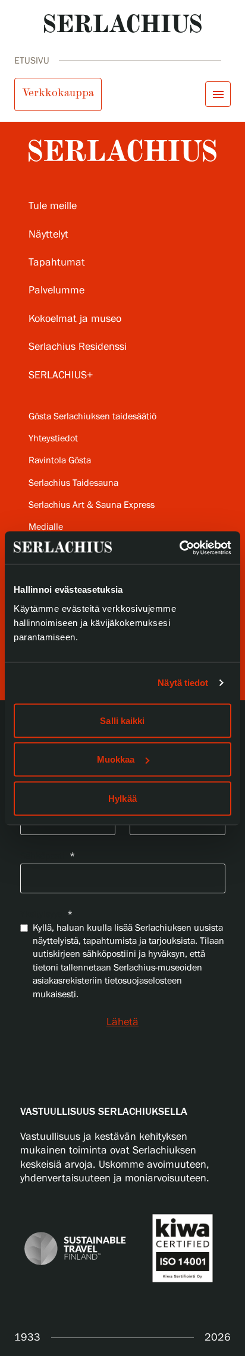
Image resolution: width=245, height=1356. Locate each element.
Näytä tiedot (183, 683)
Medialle (46, 527)
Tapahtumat (57, 262)
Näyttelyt (48, 234)
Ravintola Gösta (60, 460)
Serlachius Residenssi (78, 346)
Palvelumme (56, 290)
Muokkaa (116, 759)
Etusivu (31, 61)
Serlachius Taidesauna (73, 483)
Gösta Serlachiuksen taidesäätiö (92, 416)
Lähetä (122, 1022)
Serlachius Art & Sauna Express (92, 505)
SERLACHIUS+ (61, 375)
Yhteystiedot (53, 438)
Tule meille (53, 206)
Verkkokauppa (58, 92)
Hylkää (122, 798)
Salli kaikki (122, 720)
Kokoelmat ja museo (75, 318)
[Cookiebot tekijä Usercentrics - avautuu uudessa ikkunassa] (179, 547)
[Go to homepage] (123, 23)
